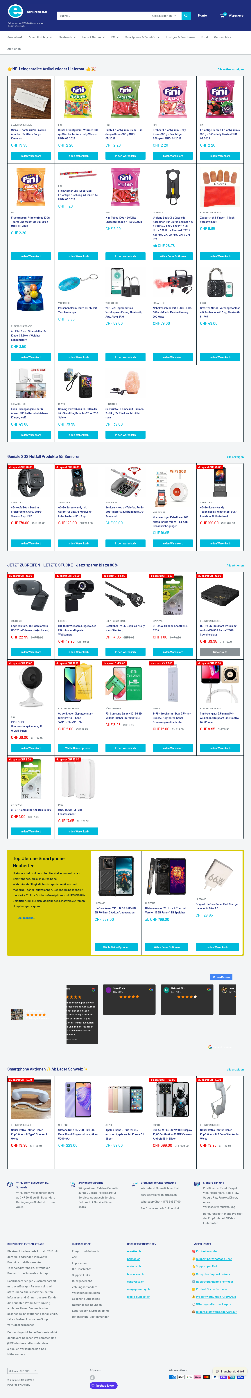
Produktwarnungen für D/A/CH (216, 1296)
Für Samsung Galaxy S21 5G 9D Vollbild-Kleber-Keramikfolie (123, 715)
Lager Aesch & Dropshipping (90, 1310)
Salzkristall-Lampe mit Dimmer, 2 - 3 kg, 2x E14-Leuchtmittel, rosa (124, 413)
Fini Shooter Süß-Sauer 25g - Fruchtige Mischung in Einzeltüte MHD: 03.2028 (78, 195)
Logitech (16, 620)
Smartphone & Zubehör (140, 37)
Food (204, 37)
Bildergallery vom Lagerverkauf (216, 1311)
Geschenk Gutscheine (86, 1298)
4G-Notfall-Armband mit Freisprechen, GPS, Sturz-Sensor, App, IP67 (26, 512)
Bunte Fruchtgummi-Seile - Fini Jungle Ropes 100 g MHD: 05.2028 (124, 134)
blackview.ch (135, 1274)
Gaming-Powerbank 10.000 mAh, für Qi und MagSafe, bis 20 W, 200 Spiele (78, 413)
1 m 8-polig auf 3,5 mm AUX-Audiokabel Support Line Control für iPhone (219, 718)
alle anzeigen (235, 1069)
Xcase (203, 302)
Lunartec (158, 302)
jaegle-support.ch (138, 1296)
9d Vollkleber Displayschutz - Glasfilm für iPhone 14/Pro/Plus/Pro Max (75, 718)
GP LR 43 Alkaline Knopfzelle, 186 (31, 809)
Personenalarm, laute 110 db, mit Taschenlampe (77, 310)
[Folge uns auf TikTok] (92, 1377)
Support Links (81, 1275)
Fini (60, 124)
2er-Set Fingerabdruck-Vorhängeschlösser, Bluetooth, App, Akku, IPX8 (123, 312)
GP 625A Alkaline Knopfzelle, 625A (170, 628)
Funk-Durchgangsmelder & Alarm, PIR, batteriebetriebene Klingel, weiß (29, 413)
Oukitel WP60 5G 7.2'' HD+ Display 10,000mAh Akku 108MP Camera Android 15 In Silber (172, 1134)
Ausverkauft (219, 652)
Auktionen (14, 48)
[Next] (244, 507)
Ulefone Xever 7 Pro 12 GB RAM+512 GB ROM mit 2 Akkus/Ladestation (115, 910)
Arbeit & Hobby (38, 37)
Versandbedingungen (86, 1292)
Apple (109, 1124)
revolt (62, 403)
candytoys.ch (135, 1281)
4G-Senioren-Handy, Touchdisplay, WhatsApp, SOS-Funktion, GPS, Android (218, 512)
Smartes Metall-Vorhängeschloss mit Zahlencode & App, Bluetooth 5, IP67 (220, 312)
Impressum (79, 1263)
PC (113, 37)
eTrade (62, 620)
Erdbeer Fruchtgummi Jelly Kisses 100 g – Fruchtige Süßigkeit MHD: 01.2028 (169, 134)
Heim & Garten (91, 37)
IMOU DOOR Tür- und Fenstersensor (70, 812)
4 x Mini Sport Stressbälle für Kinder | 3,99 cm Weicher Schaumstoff (28, 335)
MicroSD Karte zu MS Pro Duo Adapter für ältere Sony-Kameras (28, 134)
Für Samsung (113, 708)
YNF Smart (159, 512)
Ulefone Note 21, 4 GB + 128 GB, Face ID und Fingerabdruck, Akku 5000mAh (78, 1134)
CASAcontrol (19, 403)
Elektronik (65, 37)
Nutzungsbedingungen (87, 1304)
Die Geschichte (82, 1269)
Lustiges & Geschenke (180, 37)
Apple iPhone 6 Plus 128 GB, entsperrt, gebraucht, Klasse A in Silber (125, 1134)
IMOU (13, 717)
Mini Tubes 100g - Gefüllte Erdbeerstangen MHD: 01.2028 (123, 219)
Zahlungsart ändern (84, 1287)
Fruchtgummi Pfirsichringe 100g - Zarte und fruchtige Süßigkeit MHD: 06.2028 (30, 222)
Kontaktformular (206, 1251)
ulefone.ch (134, 1266)
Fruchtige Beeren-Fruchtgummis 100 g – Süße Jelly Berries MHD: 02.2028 (220, 134)
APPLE (156, 708)
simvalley (17, 502)
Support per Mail (206, 1266)
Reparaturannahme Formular (214, 1281)
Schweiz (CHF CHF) (19, 1370)
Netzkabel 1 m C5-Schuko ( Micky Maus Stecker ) (125, 628)
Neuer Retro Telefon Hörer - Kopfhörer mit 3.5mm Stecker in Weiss (219, 1134)
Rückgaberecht (82, 1280)
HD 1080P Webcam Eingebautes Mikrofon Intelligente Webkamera (77, 630)
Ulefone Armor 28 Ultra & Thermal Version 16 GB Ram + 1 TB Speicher (165, 910)
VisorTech (64, 302)
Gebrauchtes (222, 37)
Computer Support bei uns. (213, 1274)
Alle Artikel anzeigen (231, 69)
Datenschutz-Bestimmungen (90, 1316)
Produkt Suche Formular (211, 1289)
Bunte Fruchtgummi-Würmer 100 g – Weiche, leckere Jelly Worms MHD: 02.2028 (78, 134)
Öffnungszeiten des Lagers (213, 1304)
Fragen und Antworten (86, 1251)
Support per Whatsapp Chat (214, 1258)
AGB (75, 1257)
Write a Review (221, 977)
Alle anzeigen (235, 456)
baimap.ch (133, 1258)
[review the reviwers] (123, 990)
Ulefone (158, 212)
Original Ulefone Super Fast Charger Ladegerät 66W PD (217, 906)
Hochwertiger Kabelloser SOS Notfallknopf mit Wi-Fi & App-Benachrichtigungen (171, 522)
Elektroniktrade (115, 620)
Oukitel (157, 1124)
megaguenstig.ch (138, 1289)
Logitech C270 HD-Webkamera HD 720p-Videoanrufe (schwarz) (30, 628)
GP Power (158, 620)
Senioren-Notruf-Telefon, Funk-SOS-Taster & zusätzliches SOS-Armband (124, 512)
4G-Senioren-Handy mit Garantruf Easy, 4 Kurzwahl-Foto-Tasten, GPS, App (75, 512)
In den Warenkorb (31, 155)
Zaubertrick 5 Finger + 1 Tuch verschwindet (217, 219)
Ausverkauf (14, 37)
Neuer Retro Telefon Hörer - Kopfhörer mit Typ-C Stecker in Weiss (29, 1134)
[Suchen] (186, 16)
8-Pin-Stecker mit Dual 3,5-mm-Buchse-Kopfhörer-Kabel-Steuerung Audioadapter (172, 718)
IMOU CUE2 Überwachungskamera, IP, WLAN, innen (27, 726)
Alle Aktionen (235, 565)
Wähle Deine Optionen (173, 256)
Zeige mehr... (26, 917)
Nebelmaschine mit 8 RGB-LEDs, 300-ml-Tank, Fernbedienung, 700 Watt (172, 312)
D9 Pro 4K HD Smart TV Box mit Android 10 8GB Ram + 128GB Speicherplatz (219, 630)
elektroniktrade (21, 124)
